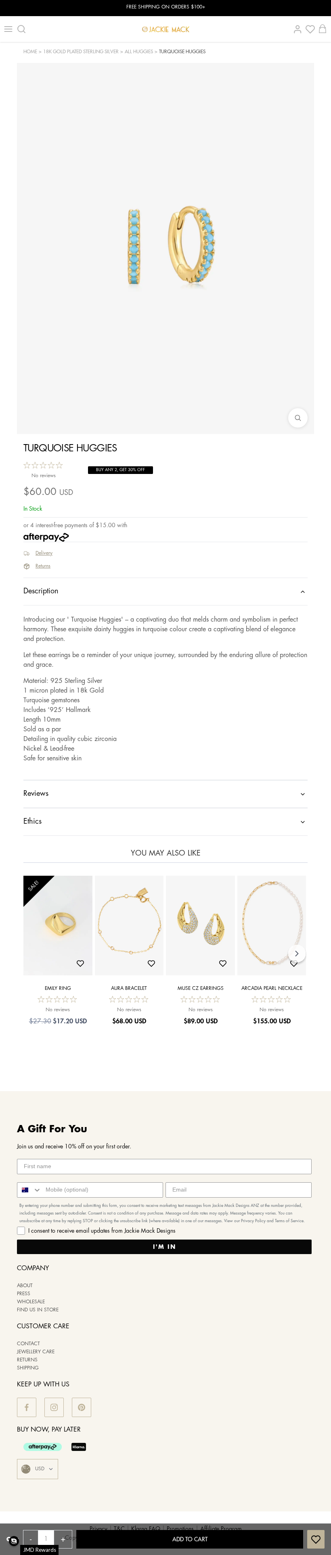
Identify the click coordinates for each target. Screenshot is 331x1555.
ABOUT (25, 1285)
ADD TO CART (189, 1539)
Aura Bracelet (129, 988)
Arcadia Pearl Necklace (271, 988)
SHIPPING (28, 1368)
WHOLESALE (31, 1302)
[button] (14, 1541)
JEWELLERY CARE (35, 1352)
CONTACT (28, 1343)
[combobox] (29, 1190)
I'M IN (164, 1247)
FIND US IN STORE (38, 1310)
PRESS (23, 1293)
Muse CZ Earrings (201, 988)
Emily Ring (58, 988)
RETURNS (27, 1360)
